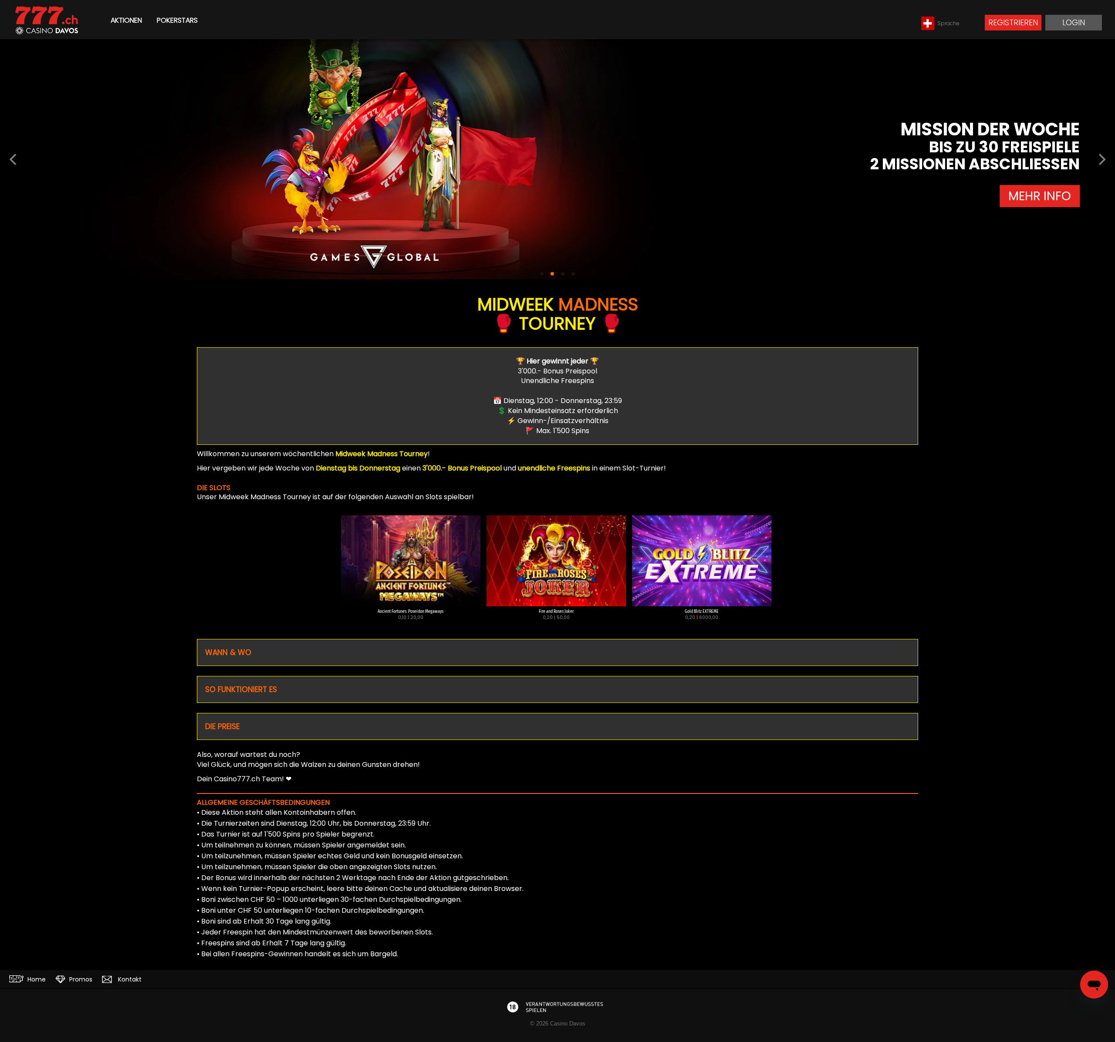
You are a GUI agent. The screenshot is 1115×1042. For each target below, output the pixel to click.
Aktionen (126, 20)
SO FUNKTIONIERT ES (241, 689)
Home (36, 979)
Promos (80, 979)
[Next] (1101, 159)
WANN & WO (228, 652)
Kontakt (129, 979)
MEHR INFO (1073, 204)
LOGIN (1073, 22)
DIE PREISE (222, 726)
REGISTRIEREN (1013, 22)
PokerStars (177, 20)
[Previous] (14, 159)
